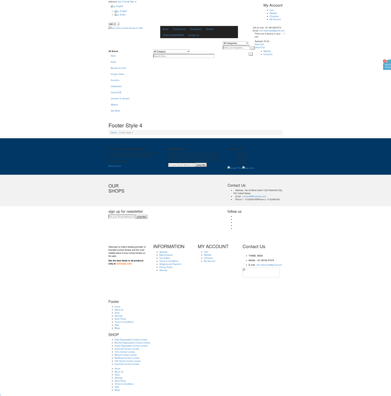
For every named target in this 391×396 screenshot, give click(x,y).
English (119, 6)
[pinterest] (234, 222)
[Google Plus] (234, 228)
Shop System (114, 165)
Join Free (122, 1)
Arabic (122, 14)
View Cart (259, 44)
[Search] (252, 47)
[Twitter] (234, 156)
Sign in (133, 1)
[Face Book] (234, 153)
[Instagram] (234, 162)
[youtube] (234, 159)
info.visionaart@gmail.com (272, 30)
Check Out (260, 47)
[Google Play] (235, 167)
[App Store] (248, 167)
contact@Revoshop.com (254, 196)
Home (114, 132)
